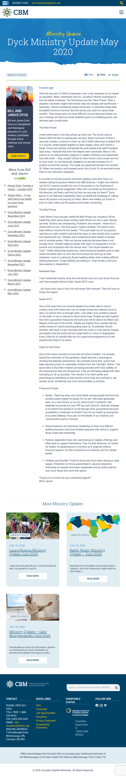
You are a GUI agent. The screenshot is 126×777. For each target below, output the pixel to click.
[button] (4, 3)
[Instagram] (101, 705)
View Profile (18, 156)
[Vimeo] (105, 705)
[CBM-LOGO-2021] (15, 12)
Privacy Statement (46, 720)
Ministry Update (20, 535)
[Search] (116, 687)
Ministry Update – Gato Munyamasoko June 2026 (30, 633)
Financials (41, 709)
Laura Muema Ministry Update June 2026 (27, 552)
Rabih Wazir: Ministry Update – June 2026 (87, 552)
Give (38, 705)
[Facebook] (96, 705)
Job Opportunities (45, 713)
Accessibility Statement (42, 726)
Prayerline (41, 716)
